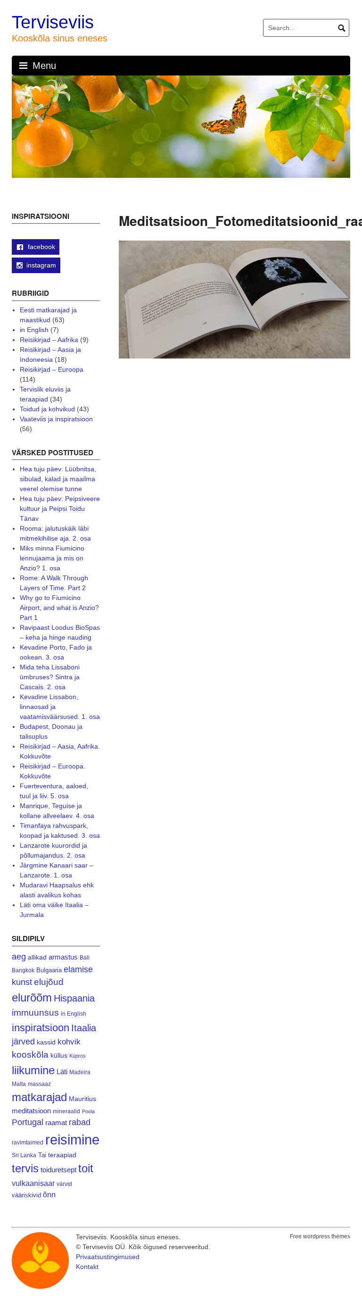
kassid (46, 1042)
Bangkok (23, 970)
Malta (19, 1084)
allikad (37, 957)
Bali (85, 957)
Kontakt (87, 1266)
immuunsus (35, 1013)
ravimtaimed (27, 1142)
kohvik (69, 1041)
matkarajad (39, 1097)
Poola (88, 1111)
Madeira (79, 1072)
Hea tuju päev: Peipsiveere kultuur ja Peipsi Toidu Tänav (60, 508)
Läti (62, 1072)
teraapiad (62, 1155)
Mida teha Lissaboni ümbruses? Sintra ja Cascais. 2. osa (50, 677)
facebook (40, 246)
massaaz (39, 1084)
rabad (79, 1122)
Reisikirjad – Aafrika (49, 339)
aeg (19, 956)
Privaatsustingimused (108, 1256)
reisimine (72, 1139)
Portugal (27, 1122)
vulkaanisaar (33, 1183)
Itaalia (83, 1028)
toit (85, 1168)
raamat (56, 1123)
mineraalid (66, 1111)
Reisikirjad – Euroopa (51, 369)
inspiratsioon (40, 1028)
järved (23, 1041)
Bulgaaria (49, 970)
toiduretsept (58, 1170)
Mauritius (82, 1098)
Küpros (77, 1056)
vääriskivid (26, 1195)
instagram (41, 265)
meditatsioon (31, 1111)
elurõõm (32, 997)
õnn (49, 1194)
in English (34, 330)
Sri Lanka (24, 1155)
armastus (63, 957)
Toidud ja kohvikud (47, 409)
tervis (25, 1168)
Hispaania (74, 998)
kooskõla (30, 1055)
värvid (64, 1184)
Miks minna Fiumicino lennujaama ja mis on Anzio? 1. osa (52, 558)
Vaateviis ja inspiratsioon (56, 419)
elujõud (49, 982)
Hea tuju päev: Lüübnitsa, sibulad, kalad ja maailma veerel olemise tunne (58, 478)
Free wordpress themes (320, 1236)
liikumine (33, 1070)
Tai (42, 1155)
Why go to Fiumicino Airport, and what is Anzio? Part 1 (59, 607)
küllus (58, 1055)
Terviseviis (53, 22)
